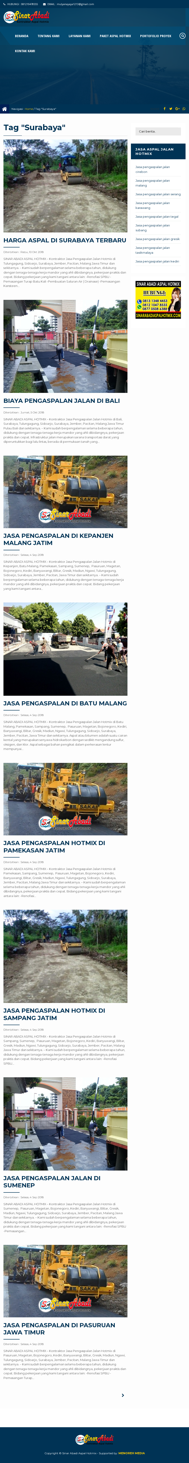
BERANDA (21, 35)
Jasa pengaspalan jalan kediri (157, 261)
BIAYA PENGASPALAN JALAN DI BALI (61, 400)
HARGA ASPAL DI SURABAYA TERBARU (64, 240)
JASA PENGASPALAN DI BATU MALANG (65, 703)
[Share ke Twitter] (171, 109)
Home (29, 109)
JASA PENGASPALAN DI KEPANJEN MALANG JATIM (58, 539)
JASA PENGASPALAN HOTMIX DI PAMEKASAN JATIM (54, 846)
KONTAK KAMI (25, 50)
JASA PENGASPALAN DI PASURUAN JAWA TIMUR (59, 1329)
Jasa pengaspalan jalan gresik (158, 239)
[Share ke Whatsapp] (184, 109)
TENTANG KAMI (48, 35)
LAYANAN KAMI (80, 35)
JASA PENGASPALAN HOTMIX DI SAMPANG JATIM (54, 1014)
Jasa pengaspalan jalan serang (158, 194)
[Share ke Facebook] (164, 109)
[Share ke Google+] (177, 109)
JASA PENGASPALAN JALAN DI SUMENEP (51, 1181)
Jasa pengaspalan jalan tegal (157, 216)
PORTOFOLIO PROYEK (155, 35)
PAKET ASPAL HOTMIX (115, 35)
